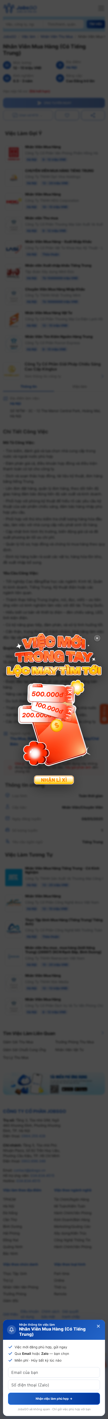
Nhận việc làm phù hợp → (54, 1398)
